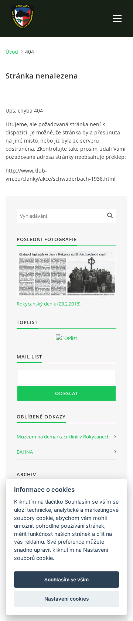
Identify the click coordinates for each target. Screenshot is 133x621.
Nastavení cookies (66, 599)
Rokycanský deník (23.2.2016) (49, 303)
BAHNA (25, 451)
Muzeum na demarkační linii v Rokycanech (63, 436)
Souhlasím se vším (66, 579)
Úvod (12, 51)
